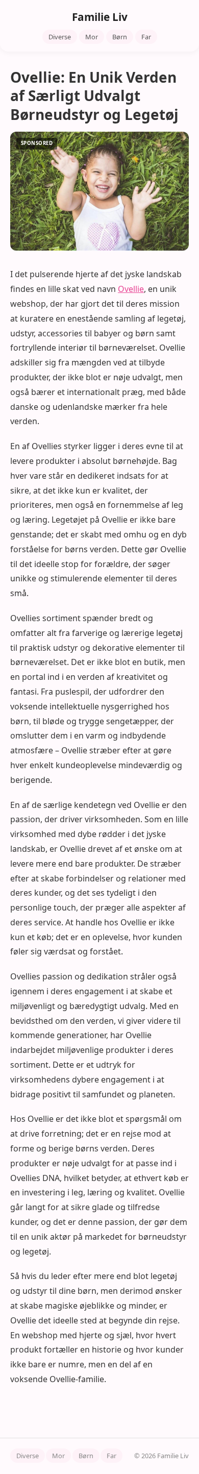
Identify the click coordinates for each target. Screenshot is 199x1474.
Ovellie (131, 288)
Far (146, 36)
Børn (119, 36)
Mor (91, 36)
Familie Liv (100, 17)
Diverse (59, 36)
